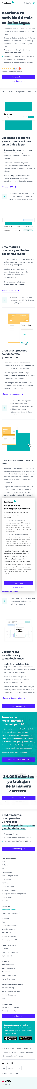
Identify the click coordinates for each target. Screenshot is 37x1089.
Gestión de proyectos (10, 876)
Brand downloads (8, 979)
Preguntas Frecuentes (10, 952)
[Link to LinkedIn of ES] (3, 1063)
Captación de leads (9, 886)
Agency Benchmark (9, 936)
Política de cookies (9, 995)
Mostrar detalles (18, 587)
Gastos (29, 92)
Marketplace (6, 933)
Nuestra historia (8, 965)
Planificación (6, 883)
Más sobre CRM (8, 187)
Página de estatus (8, 956)
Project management (27, 1052)
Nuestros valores (8, 968)
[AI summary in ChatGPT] (12, 1063)
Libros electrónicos (9, 925)
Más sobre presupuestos (11, 394)
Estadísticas (6, 879)
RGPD (4, 998)
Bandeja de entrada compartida (14, 894)
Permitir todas (18, 583)
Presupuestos (20, 92)
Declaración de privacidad (12, 991)
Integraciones (7, 897)
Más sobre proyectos (10, 592)
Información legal (8, 988)
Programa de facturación (10, 1052)
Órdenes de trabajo (9, 890)
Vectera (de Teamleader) (11, 913)
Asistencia (5, 949)
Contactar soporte (9, 1011)
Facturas (10, 92)
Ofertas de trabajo (9, 975)
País (3, 1068)
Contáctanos (17, 81)
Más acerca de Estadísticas (12, 698)
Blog (3, 922)
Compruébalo (17, 798)
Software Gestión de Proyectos (12, 1056)
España (28, 3)
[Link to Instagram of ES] (7, 1063)
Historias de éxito (8, 929)
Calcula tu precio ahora (17, 759)
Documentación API (9, 940)
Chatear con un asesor (10, 1007)
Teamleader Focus (8, 910)
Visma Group (6, 1084)
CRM (3, 92)
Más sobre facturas (9, 290)
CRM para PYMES (23, 1049)
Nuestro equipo (8, 972)
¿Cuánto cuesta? (8, 901)
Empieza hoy (17, 77)
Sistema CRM (10, 1049)
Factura (32, 1049)
